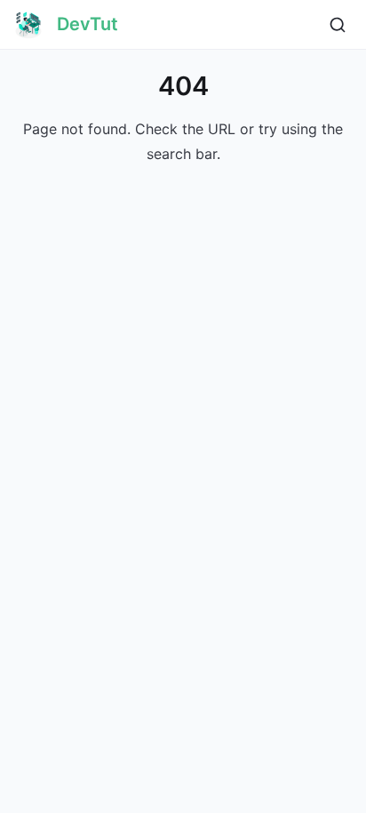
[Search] (337, 25)
